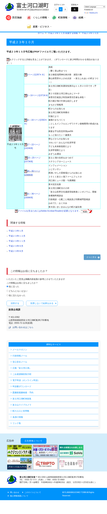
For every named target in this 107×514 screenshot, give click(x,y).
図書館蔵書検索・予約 (23, 392)
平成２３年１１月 (17, 241)
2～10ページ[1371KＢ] (37, 95)
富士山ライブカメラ (22, 405)
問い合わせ (14, 492)
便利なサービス (53, 344)
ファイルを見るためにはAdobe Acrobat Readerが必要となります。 (49, 211)
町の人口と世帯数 (21, 411)
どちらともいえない (18, 291)
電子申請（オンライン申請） (26, 380)
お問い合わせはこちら (23, 327)
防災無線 (17, 17)
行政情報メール (20, 356)
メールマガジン (20, 349)
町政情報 (62, 17)
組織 (81, 17)
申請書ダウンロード (22, 386)
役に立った (14, 286)
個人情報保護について (19, 496)
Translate (93, 13)
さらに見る (91, 257)
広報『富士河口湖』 (22, 368)
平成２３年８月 (16, 251)
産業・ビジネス (41, 26)
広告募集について (33, 441)
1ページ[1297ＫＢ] (35, 74)
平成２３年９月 (16, 246)
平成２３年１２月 (17, 236)
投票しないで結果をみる (41, 303)
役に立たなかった (17, 295)
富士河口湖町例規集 (22, 399)
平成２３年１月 (16, 231)
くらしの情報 (40, 17)
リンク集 (17, 423)
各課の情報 (18, 417)
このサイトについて (33, 492)
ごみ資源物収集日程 (22, 374)
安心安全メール (20, 362)
